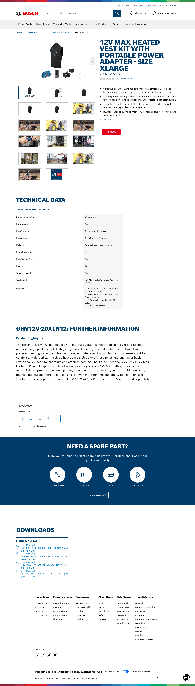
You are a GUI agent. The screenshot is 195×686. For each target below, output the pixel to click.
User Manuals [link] (124, 611)
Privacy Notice (112, 671)
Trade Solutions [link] (144, 596)
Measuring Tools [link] (62, 596)
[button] (111, 132)
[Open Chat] (186, 677)
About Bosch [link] (105, 596)
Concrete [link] (139, 615)
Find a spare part (97, 495)
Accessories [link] (82, 596)
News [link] (101, 607)
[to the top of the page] (190, 669)
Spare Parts (139, 5)
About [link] (101, 603)
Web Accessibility (70, 678)
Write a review (126, 79)
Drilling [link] (79, 611)
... (45, 32)
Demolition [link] (140, 623)
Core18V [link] (39, 611)
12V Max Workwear (61, 32)
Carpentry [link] (140, 611)
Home (19, 32)
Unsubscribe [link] (123, 623)
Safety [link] (101, 615)
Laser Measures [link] (60, 611)
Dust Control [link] (41, 615)
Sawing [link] (79, 619)
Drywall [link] (139, 603)
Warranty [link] (121, 615)
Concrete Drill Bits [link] (85, 607)
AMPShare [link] (103, 611)
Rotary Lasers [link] (60, 615)
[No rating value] (108, 78)
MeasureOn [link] (58, 607)
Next (92, 61)
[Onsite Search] (117, 13)
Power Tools (33, 32)
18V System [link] (40, 607)
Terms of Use (52, 678)
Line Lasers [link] (58, 619)
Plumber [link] (139, 635)
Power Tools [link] (42, 596)
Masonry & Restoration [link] (146, 619)
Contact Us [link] (122, 619)
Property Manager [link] (144, 639)
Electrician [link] (140, 627)
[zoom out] (89, 76)
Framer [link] (138, 631)
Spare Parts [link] (123, 607)
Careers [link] (102, 619)
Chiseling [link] (80, 615)
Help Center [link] (124, 596)
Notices (38, 678)
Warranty (152, 5)
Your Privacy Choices (139, 671)
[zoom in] (82, 76)
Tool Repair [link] (123, 603)
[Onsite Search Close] (111, 13)
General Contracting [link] (145, 607)
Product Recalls (90, 678)
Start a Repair (123, 5)
